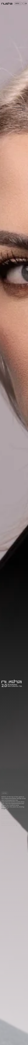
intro (17, 3)
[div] (6, 3)
